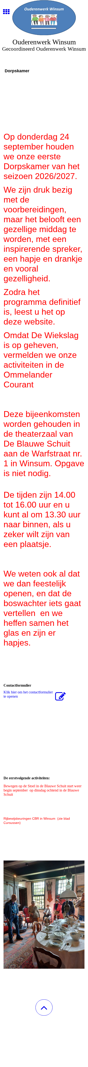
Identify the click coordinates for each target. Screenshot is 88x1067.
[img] (44, 17)
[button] (44, 1007)
